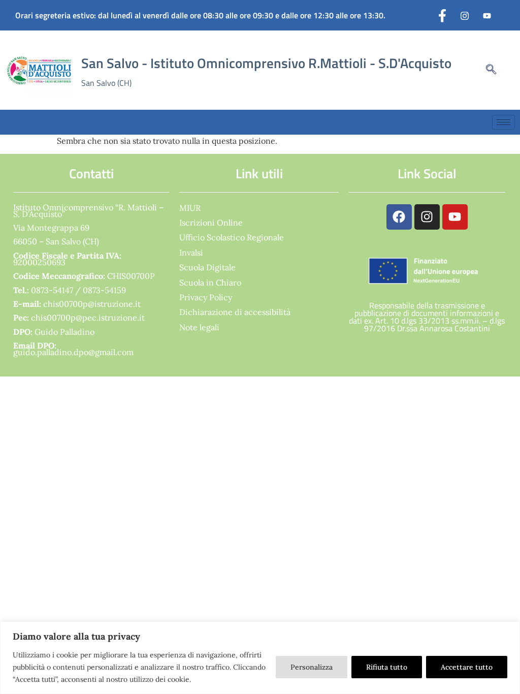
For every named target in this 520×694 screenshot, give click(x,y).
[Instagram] (464, 15)
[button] (486, 70)
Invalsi (191, 252)
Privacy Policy (205, 297)
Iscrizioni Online (211, 222)
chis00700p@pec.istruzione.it (88, 317)
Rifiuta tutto (386, 667)
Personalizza (311, 667)
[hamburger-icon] (503, 122)
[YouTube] (487, 15)
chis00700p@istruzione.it (92, 304)
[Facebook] (442, 15)
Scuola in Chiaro (210, 282)
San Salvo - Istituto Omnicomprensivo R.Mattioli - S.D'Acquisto (266, 63)
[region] (260, 657)
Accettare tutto (467, 667)
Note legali (199, 327)
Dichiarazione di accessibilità (234, 312)
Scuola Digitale (207, 267)
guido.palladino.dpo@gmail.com (73, 352)
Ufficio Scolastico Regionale (231, 237)
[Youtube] (455, 217)
